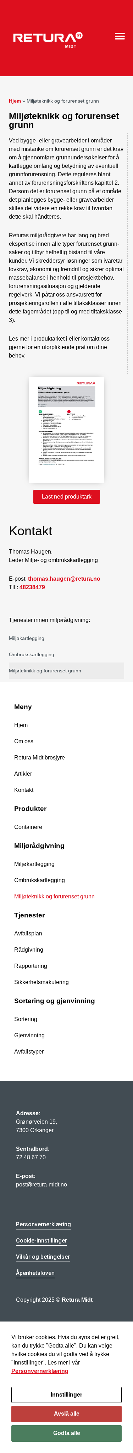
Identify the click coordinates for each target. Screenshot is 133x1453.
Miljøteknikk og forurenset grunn (45, 670)
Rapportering (30, 966)
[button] (120, 36)
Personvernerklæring (39, 1371)
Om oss (23, 741)
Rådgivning (28, 950)
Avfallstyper (29, 1052)
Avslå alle (66, 1414)
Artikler (23, 774)
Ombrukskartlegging (31, 654)
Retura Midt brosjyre (39, 758)
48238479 (32, 587)
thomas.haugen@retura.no (64, 579)
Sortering (25, 1019)
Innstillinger (66, 1395)
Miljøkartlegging (26, 638)
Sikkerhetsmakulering (41, 982)
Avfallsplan (28, 933)
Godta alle (66, 1433)
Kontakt (23, 790)
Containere (28, 827)
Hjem (15, 101)
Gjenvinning (29, 1035)
